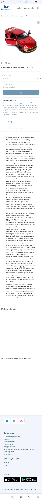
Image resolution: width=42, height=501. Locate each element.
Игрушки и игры (17, 16)
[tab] (9, 122)
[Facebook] (40, 78)
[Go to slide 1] (6, 58)
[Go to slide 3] (26, 58)
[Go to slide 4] (36, 58)
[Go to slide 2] (16, 58)
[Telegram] (37, 78)
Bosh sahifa (5, 16)
